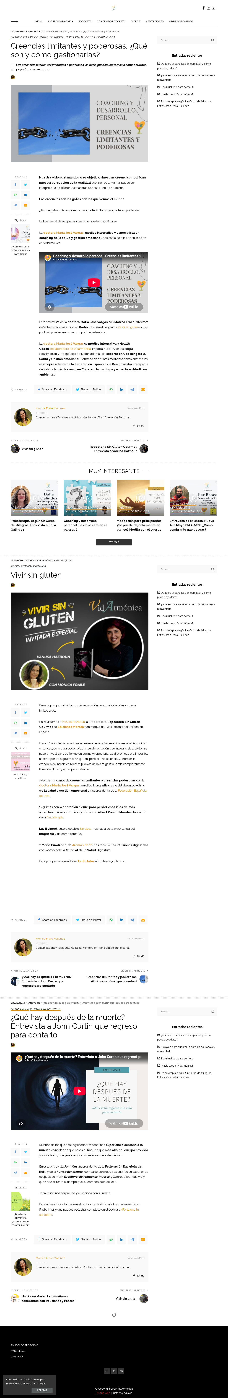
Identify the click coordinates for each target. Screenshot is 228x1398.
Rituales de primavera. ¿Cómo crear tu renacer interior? (20, 1219)
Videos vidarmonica (100, 37)
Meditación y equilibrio (20, 776)
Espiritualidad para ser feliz (177, 86)
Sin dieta (85, 828)
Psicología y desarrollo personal (57, 37)
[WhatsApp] (15, 195)
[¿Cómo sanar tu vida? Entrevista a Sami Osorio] (20, 233)
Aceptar (42, 1390)
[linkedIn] (25, 195)
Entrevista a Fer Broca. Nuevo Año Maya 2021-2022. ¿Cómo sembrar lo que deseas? (192, 525)
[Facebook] (15, 184)
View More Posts (136, 408)
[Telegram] (15, 205)
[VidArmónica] (114, 8)
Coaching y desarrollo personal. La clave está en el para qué (85, 525)
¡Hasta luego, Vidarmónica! (177, 94)
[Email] (25, 205)
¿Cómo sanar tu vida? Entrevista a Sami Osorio (20, 250)
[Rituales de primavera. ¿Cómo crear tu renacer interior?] (20, 1201)
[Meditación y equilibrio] (20, 761)
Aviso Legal (39, 1383)
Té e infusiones (22, 1324)
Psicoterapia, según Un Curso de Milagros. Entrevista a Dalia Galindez (33, 525)
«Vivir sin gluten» (129, 327)
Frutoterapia (54, 817)
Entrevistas (20, 37)
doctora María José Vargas (63, 232)
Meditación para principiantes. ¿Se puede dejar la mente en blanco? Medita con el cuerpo (139, 525)
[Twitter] (25, 184)
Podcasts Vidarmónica (28, 566)
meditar (125, 507)
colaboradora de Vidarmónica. (70, 349)
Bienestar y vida (184, 504)
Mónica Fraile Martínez (50, 408)
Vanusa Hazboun (73, 722)
